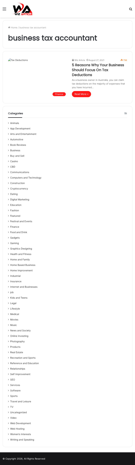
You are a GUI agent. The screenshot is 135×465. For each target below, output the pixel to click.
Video (13, 417)
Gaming (14, 243)
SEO (12, 379)
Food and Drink (18, 232)
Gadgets (15, 237)
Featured (15, 215)
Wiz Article (80, 60)
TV (11, 406)
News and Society (20, 330)
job (12, 292)
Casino (14, 161)
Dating (14, 194)
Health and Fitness (20, 254)
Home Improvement (21, 270)
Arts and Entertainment (23, 134)
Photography (17, 341)
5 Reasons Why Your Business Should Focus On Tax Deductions (98, 70)
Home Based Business (22, 265)
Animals (14, 123)
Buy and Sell (17, 155)
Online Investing (19, 336)
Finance (14, 226)
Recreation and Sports (23, 357)
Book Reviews (18, 144)
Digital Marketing (19, 199)
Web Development (20, 423)
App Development (20, 128)
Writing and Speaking (22, 439)
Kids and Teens (18, 297)
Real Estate (16, 352)
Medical (14, 314)
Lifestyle (15, 308)
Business (15, 150)
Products (15, 346)
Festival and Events (21, 221)
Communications (19, 172)
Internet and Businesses (23, 286)
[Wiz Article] (22, 8)
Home (13, 27)
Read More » (81, 94)
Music (13, 325)
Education (15, 205)
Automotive (16, 139)
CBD (12, 166)
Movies (14, 319)
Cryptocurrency (19, 188)
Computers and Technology (25, 177)
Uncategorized (18, 412)
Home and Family (20, 259)
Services (15, 385)
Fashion (14, 210)
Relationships (17, 368)
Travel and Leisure (20, 401)
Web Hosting (17, 428)
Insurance (15, 281)
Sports (14, 396)
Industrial (15, 275)
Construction (17, 183)
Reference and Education (24, 363)
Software (15, 390)
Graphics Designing (21, 248)
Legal (13, 303)
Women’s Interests (20, 434)
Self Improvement (20, 374)
